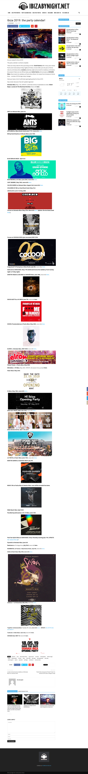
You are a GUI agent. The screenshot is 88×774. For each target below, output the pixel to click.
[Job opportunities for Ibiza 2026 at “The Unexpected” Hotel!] (61, 40)
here (40, 131)
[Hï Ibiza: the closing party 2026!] (61, 106)
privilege (26, 659)
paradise (21, 659)
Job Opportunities (16, 12)
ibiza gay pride (40, 658)
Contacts (44, 12)
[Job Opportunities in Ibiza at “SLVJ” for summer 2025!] (61, 64)
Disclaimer (50, 12)
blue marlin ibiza (23, 656)
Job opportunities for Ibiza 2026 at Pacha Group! (72, 30)
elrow (9, 658)
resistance (31, 659)
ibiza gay (34, 658)
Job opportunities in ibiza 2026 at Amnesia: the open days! (73, 46)
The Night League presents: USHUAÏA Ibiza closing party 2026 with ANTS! (72, 113)
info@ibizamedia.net (46, 765)
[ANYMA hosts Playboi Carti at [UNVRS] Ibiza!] (31, 699)
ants (18, 656)
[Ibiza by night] (44, 6)
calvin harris (31, 656)
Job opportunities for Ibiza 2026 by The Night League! (72, 54)
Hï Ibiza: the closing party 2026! (73, 103)
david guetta (43, 656)
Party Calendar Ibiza (26, 12)
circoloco (37, 656)
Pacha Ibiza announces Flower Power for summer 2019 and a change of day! (46, 672)
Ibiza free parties (37, 12)
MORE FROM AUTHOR (23, 691)
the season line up (12, 540)
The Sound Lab (65, 12)
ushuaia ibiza (38, 659)
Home (9, 12)
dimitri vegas (50, 656)
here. (35, 179)
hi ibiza (19, 658)
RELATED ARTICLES (12, 691)
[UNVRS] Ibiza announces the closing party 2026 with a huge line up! (73, 121)
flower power (14, 658)
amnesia (13, 656)
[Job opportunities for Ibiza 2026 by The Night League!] (61, 56)
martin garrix (10, 659)
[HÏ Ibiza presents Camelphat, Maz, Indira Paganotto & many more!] (47, 699)
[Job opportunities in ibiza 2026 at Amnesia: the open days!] (61, 48)
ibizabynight (11, 23)
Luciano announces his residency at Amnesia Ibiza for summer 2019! (17, 672)
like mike (46, 658)
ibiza (24, 658)
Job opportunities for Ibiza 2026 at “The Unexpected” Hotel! (72, 39)
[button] (79, 12)
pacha (16, 659)
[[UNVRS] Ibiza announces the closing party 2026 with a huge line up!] (61, 122)
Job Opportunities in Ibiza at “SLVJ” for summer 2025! (72, 62)
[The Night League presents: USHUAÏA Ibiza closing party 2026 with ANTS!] (61, 114)
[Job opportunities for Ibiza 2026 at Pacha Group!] (61, 32)
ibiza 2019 (28, 658)
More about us (57, 12)
